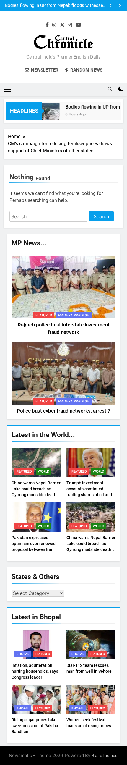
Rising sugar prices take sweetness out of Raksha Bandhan (35, 725)
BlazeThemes (104, 755)
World (43, 471)
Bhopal (23, 653)
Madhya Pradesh (73, 315)
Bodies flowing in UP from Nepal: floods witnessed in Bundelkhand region (55, 5)
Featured (43, 315)
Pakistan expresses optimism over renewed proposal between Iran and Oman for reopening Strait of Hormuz (34, 549)
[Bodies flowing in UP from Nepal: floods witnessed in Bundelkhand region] (45, 114)
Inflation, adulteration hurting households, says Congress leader (35, 671)
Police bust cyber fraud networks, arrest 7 (63, 411)
